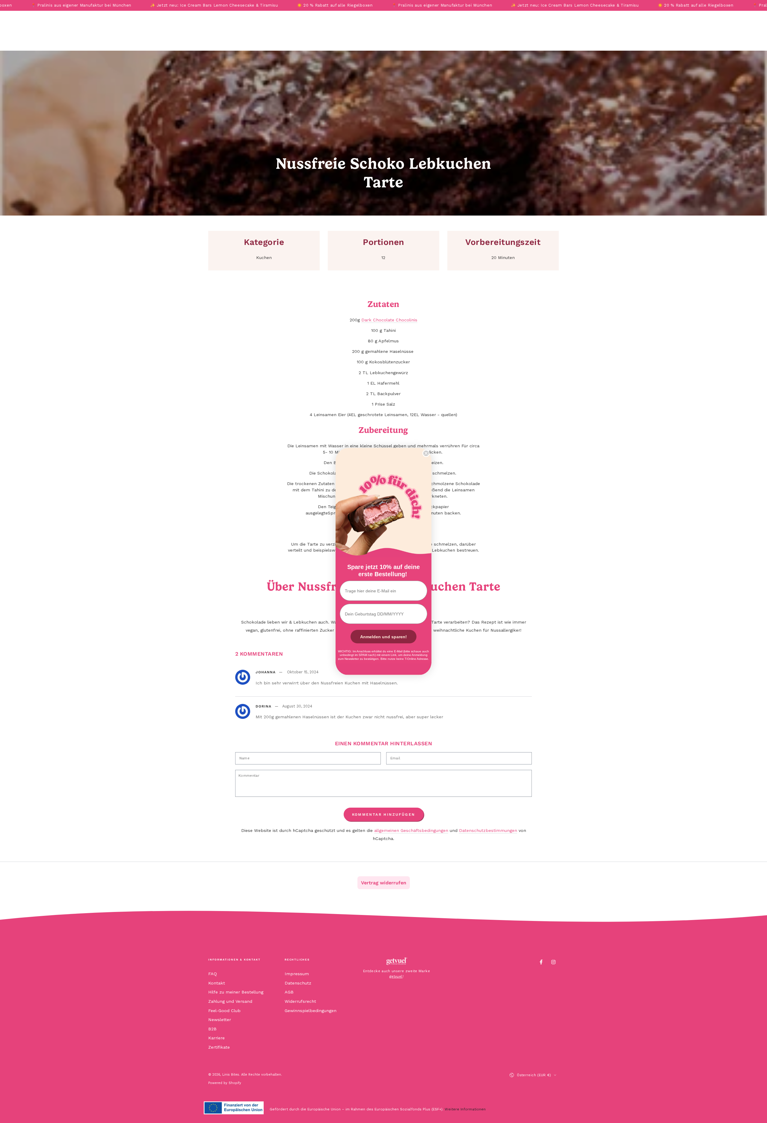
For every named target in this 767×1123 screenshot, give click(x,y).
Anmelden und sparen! (383, 636)
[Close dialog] (426, 453)
